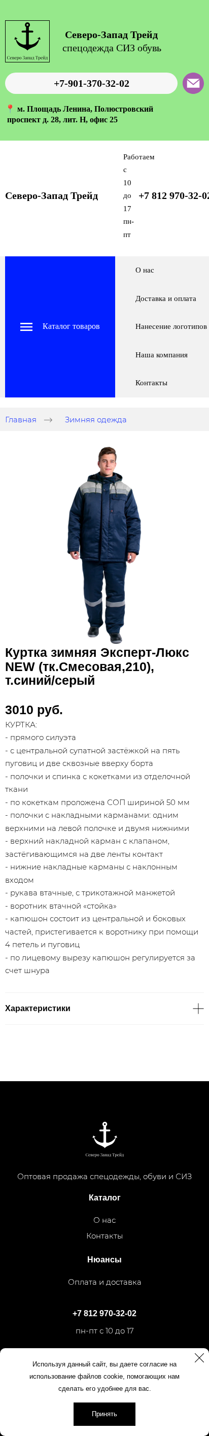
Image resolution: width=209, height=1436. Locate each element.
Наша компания (161, 355)
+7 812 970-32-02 (104, 1313)
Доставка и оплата (165, 298)
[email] (193, 83)
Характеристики (38, 1008)
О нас (144, 270)
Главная (21, 419)
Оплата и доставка (105, 1282)
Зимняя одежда (96, 419)
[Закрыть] (199, 1357)
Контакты (151, 383)
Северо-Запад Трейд (51, 195)
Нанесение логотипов (171, 326)
